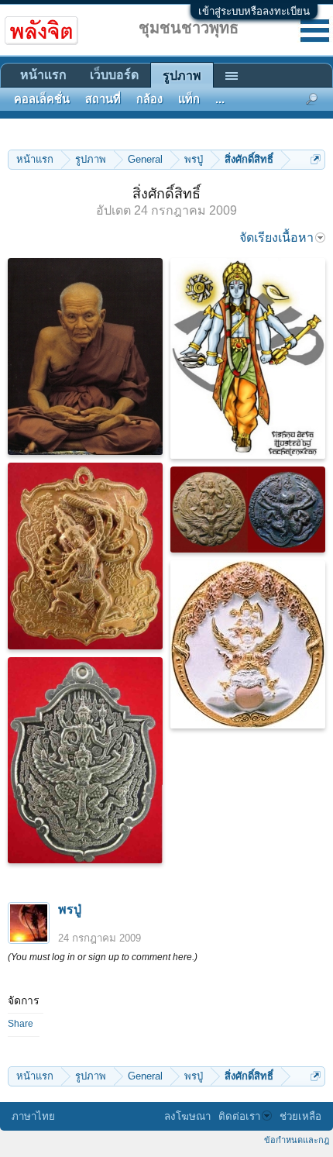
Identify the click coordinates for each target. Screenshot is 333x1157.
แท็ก (189, 99)
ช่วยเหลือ (300, 1116)
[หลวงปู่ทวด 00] (85, 356)
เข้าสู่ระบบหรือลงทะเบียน (254, 11)
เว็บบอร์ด (114, 74)
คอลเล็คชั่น (42, 99)
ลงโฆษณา (187, 1116)
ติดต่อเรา (239, 1116)
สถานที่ (103, 99)
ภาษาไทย (33, 1116)
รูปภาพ (182, 75)
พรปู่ (69, 909)
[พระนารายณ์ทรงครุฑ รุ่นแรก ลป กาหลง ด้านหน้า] (85, 760)
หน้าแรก (43, 74)
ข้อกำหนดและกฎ (296, 1140)
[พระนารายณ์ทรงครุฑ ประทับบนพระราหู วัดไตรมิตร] (247, 644)
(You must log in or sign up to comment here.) (102, 957)
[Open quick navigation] (316, 159)
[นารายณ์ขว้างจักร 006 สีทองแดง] (85, 556)
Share (20, 1023)
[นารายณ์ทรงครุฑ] (247, 510)
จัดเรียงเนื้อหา (276, 237)
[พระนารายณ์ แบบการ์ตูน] (247, 358)
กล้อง (149, 99)
